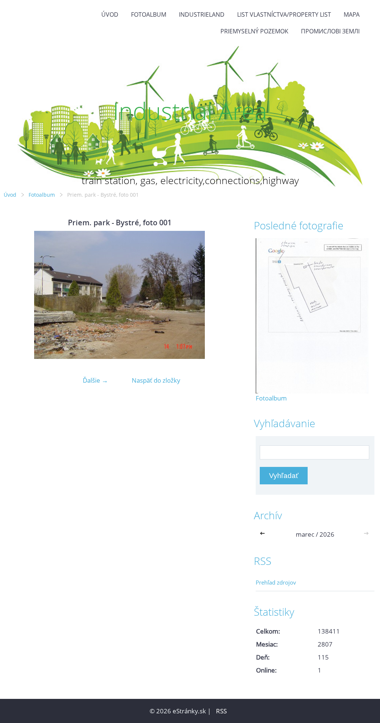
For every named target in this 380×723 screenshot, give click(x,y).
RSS (221, 711)
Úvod (109, 14)
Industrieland (202, 14)
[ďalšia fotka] (223, 295)
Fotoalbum (148, 14)
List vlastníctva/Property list (284, 14)
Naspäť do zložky (156, 380)
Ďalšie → (95, 380)
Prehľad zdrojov (276, 582)
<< (264, 534)
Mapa (352, 14)
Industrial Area (190, 111)
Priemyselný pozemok (254, 31)
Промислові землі (330, 31)
